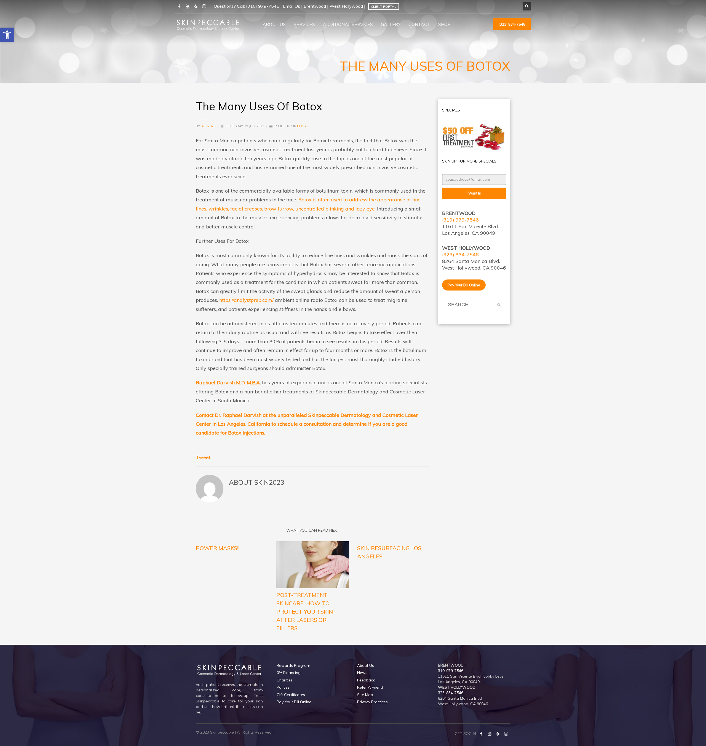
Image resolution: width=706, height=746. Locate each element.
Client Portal (383, 6)
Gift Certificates (291, 694)
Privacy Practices (372, 701)
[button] (7, 35)
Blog (301, 126)
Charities (285, 680)
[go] (499, 305)
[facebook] (179, 6)
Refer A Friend (370, 687)
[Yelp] (498, 733)
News (362, 672)
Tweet (203, 457)
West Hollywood (346, 6)
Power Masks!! (217, 548)
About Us (365, 665)
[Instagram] (204, 6)
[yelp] (196, 6)
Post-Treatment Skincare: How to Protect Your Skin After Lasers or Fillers (304, 612)
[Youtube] (187, 6)
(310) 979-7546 (262, 6)
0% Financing (289, 672)
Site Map (365, 694)
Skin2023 (208, 126)
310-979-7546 (450, 670)
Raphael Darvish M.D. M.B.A (228, 382)
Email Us (291, 6)
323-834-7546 (450, 692)
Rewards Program (293, 665)
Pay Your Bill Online (294, 701)
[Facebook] (481, 733)
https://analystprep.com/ (246, 300)
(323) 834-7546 (460, 254)
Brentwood (315, 6)
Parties (283, 687)
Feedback (366, 680)
